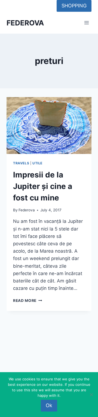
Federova (27, 210)
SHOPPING (74, 5)
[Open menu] (86, 23)
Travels (21, 163)
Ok (49, 405)
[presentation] (49, 125)
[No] (91, 394)
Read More (27, 300)
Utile (37, 163)
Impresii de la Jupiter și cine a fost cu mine (42, 186)
